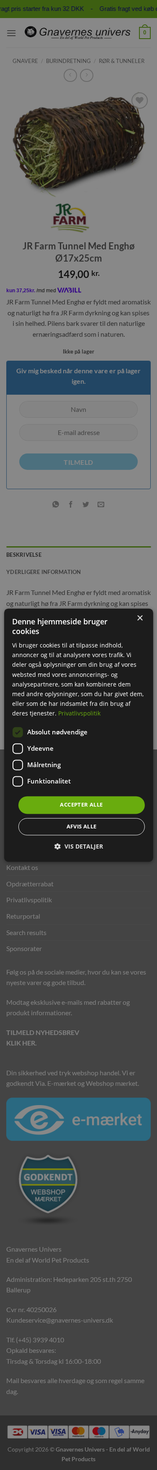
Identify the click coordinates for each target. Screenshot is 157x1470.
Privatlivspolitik (79, 713)
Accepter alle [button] (81, 804)
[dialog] (78, 735)
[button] (78, 846)
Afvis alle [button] (82, 826)
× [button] (139, 618)
